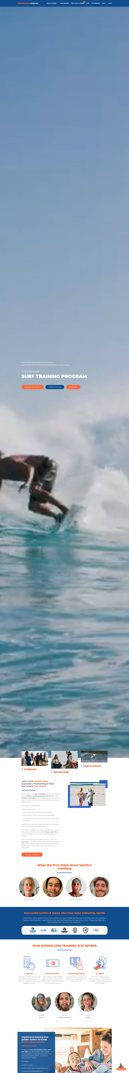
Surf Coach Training (77, 3)
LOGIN (110, 3)
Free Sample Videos (32, 387)
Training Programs (32, 855)
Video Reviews (64, 3)
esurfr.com (25, 841)
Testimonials (95, 3)
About (104, 3)
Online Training (52, 3)
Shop (87, 3)
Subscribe (73, 387)
